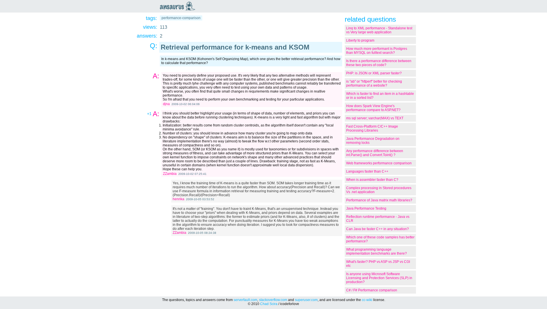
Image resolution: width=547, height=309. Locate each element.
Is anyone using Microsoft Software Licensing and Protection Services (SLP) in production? (379, 278)
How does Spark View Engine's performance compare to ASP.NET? (373, 108)
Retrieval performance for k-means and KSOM (235, 47)
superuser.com (306, 300)
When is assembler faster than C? (372, 180)
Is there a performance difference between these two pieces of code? (378, 63)
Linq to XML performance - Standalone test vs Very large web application (379, 30)
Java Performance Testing (366, 208)
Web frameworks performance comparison (379, 163)
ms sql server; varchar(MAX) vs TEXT (374, 118)
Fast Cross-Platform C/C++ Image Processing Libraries (372, 128)
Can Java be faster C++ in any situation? (377, 229)
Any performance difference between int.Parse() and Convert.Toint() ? (374, 153)
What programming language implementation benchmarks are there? (376, 251)
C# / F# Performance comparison (371, 290)
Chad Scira (268, 304)
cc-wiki (367, 300)
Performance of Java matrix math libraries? (379, 200)
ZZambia (170, 174)
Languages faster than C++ (367, 171)
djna (166, 104)
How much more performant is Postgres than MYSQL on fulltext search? (376, 51)
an (179, 6)
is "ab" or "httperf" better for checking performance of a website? (374, 83)
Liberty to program (360, 40)
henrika (178, 199)
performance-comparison (181, 18)
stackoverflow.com (273, 300)
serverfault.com (245, 300)
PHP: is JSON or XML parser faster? (374, 73)
